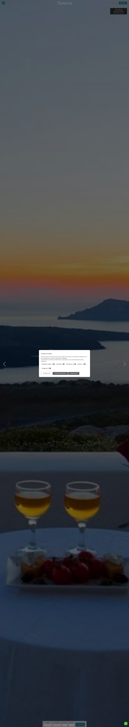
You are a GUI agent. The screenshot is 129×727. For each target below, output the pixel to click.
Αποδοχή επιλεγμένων (60, 373)
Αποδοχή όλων (73, 373)
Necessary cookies (46, 364)
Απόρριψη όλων (46, 373)
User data (58, 364)
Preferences (69, 364)
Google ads (45, 368)
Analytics (79, 364)
